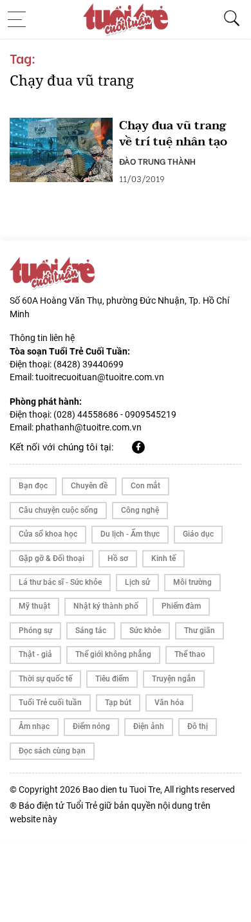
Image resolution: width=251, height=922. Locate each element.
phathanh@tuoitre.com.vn (88, 427)
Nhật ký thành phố (105, 606)
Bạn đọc (33, 485)
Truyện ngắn (174, 678)
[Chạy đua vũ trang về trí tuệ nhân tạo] (61, 150)
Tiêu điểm (112, 678)
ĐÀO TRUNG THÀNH (157, 161)
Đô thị (197, 726)
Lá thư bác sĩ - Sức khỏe (60, 582)
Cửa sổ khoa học (48, 534)
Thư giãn (199, 630)
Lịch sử (137, 582)
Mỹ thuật (34, 606)
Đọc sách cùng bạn (52, 750)
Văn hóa (169, 702)
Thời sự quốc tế (45, 678)
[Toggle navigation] (20, 19)
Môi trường (192, 582)
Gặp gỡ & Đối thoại (51, 558)
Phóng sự (35, 630)
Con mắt (145, 485)
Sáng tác (90, 630)
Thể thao (189, 654)
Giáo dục (198, 534)
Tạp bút (118, 702)
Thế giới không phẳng (113, 654)
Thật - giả (35, 654)
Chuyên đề (89, 485)
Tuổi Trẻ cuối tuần (50, 702)
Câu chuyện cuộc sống (58, 510)
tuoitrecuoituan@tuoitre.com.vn (99, 377)
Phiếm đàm (181, 606)
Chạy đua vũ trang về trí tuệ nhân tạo (173, 134)
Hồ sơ (117, 558)
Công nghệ (140, 510)
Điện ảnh (148, 726)
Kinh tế (163, 558)
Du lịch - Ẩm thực (130, 534)
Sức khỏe (145, 630)
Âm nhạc (34, 726)
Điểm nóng (91, 726)
